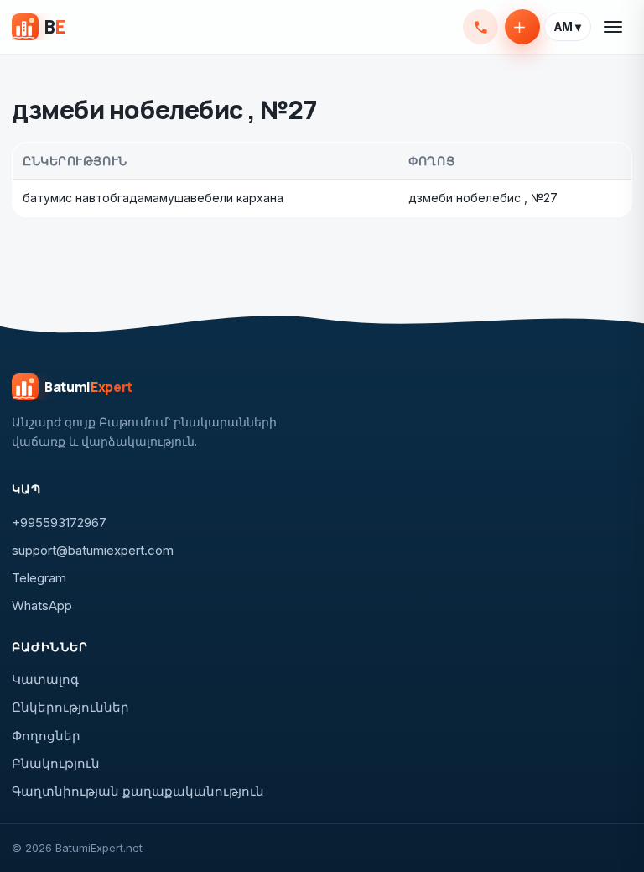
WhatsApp (42, 606)
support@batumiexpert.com (93, 550)
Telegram (39, 578)
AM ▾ (567, 27)
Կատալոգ (45, 679)
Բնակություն (56, 763)
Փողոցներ (46, 736)
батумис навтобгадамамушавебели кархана (153, 198)
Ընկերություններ (70, 707)
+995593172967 (480, 26)
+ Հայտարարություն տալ (522, 26)
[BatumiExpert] (38, 26)
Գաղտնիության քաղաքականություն (138, 791)
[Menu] (613, 26)
